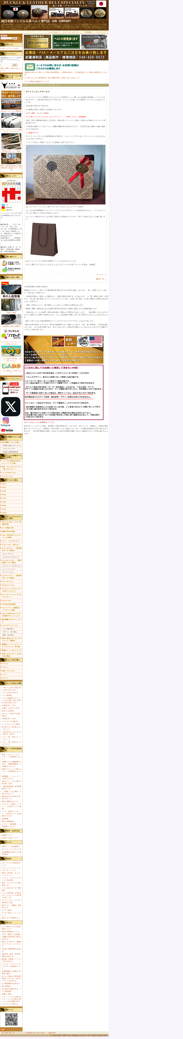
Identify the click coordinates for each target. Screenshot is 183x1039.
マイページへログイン (71, 32)
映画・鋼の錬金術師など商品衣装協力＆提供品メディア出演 (11, 168)
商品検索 (4, 36)
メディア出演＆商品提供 (13, 749)
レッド (4, 674)
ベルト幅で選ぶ (8, 629)
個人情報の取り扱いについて (12, 1033)
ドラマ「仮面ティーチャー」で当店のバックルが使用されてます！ (11, 813)
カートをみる (53, 32)
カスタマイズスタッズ (11, 557)
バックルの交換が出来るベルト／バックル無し (11, 462)
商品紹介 (8, 859)
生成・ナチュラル (8, 671)
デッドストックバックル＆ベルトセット (11, 596)
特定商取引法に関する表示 (35, 1033)
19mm (4, 484)
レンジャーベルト (9, 569)
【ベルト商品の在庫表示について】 (37, 81)
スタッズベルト (8, 554)
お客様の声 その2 (9, 718)
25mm (4, 491)
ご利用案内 (88, 32)
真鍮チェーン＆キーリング (11, 650)
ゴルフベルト (7, 600)
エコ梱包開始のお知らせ (11, 983)
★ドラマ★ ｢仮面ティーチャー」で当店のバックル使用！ (11, 806)
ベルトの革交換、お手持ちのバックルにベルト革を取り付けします (11, 895)
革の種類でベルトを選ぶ (11, 442)
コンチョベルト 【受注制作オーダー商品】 (11, 577)
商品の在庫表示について (11, 932)
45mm (4, 509)
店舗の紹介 (52, 1033)
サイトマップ (101, 32)
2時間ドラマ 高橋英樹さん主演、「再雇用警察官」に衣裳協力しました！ (12, 764)
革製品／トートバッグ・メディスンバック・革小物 (11, 645)
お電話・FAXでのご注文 (10, 708)
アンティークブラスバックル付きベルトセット (11, 590)
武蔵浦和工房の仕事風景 (11, 326)
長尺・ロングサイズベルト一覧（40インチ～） (11, 468)
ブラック (5, 664)
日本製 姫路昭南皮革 (10, 452)
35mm (4, 498)
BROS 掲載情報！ (8, 821)
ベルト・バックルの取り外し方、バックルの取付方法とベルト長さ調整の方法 (11, 999)
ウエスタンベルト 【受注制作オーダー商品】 (11, 561)
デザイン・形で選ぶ (10, 632)
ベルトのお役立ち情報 (13, 683)
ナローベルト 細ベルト (11, 544)
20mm (4, 487)
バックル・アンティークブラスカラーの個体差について (11, 966)
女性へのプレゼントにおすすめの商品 (11, 655)
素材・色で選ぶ (8, 635)
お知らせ (8, 922)
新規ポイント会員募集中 (11, 846)
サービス (8, 842)
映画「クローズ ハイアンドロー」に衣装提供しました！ (11, 757)
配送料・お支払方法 (12, 831)
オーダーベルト (7, 476)
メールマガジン (11, 54)
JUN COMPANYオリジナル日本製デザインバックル (11, 615)
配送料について (7, 835)
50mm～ (5, 513)
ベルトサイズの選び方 (10, 721)
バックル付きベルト (9, 472)
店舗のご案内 (11, 313)
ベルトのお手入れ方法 (10, 692)
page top (101, 278)
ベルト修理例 (7, 695)
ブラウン (5, 667)
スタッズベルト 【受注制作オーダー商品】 (11, 549)
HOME (26, 85)
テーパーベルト (8, 572)
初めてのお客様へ (8, 711)
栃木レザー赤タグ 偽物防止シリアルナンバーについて (11, 944)
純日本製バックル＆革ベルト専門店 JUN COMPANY (36, 21)
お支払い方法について (10, 838)
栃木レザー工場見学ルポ (11, 918)
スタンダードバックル (10, 625)
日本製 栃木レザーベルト (12, 445)
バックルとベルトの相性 (11, 724)
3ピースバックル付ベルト (12, 566)
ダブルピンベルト (8, 585)
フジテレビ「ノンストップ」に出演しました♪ (11, 343)
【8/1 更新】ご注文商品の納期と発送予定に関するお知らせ (11, 936)
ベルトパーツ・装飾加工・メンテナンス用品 (11, 609)
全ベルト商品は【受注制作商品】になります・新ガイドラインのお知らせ (11, 978)
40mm (4, 505)
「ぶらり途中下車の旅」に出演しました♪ (11, 360)
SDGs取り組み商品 (9, 604)
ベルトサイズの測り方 (10, 1004)
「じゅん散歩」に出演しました (11, 372)
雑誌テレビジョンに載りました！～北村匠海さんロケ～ (11, 771)
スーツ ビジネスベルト (11, 541)
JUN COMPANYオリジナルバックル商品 (11, 536)
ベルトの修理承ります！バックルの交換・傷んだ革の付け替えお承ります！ (11, 700)
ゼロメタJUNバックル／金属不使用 (11, 523)
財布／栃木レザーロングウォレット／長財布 (11, 639)
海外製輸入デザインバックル (11, 620)
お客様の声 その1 (9, 705)
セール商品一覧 (7, 528)
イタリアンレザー (9, 449)
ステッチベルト (7, 581)
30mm (4, 494)
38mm (4, 502)
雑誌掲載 (5, 819)
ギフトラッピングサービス (11, 849)
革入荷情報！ (7, 986)
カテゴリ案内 (7, 910)
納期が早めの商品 (8, 531)
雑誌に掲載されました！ (11, 801)
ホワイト (5, 678)
